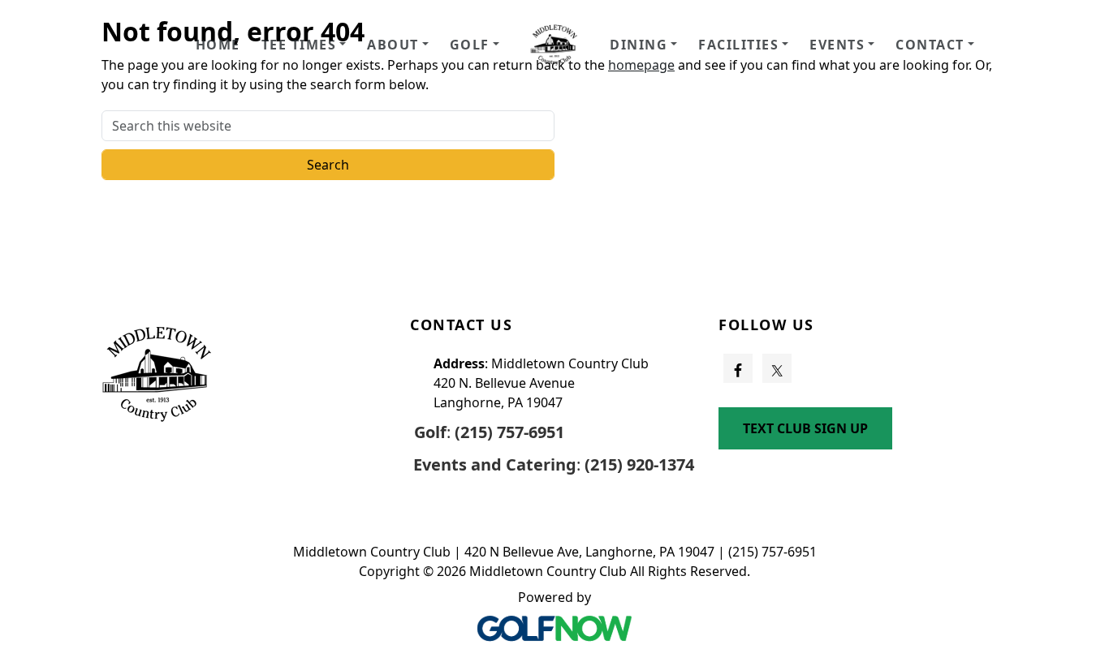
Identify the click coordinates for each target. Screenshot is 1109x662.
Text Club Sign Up (805, 428)
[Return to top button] (1077, 249)
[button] (304, 45)
